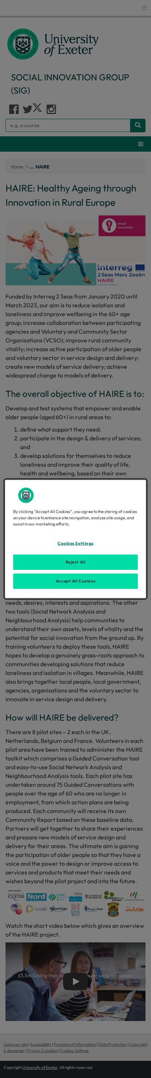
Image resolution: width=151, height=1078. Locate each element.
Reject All (76, 562)
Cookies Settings (75, 543)
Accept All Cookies (75, 581)
